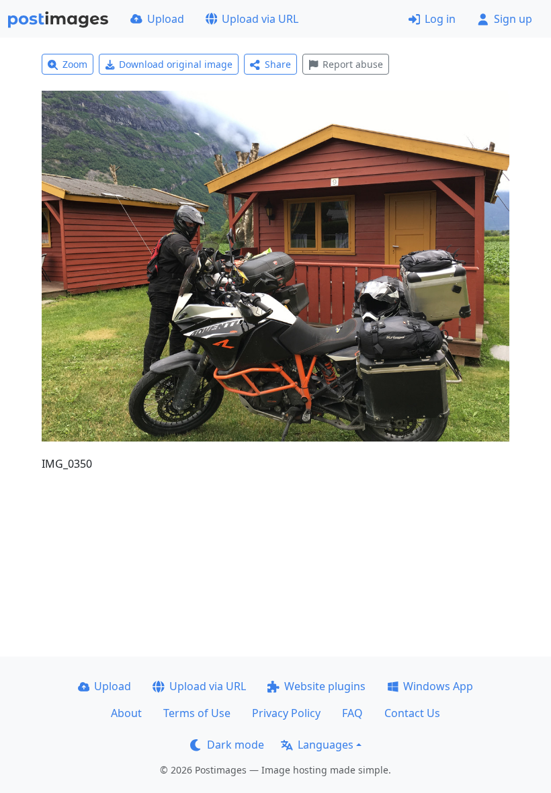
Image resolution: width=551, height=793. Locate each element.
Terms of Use (196, 713)
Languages (325, 744)
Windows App (438, 686)
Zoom (74, 64)
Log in (440, 18)
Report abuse (353, 64)
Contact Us (412, 713)
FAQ (352, 713)
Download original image (175, 64)
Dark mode (235, 744)
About (126, 713)
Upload (165, 18)
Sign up (513, 18)
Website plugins (325, 686)
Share (278, 64)
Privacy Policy (286, 713)
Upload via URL (260, 18)
